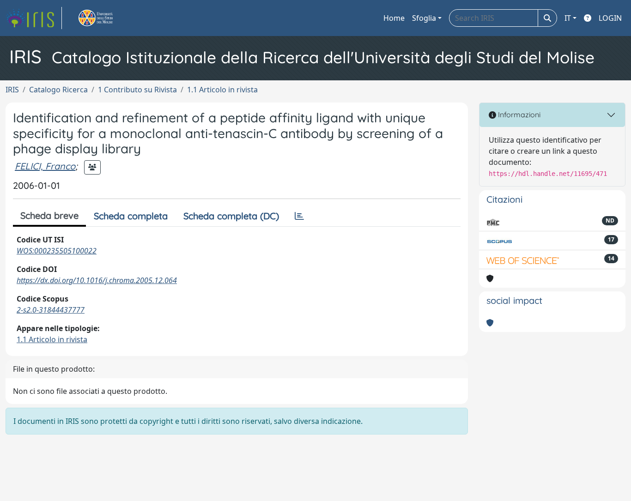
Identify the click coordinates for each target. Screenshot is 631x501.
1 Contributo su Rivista (137, 90)
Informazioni (518, 114)
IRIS (12, 90)
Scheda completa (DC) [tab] (231, 216)
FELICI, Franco (45, 166)
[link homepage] (34, 18)
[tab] (299, 216)
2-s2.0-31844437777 (51, 310)
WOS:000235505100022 (57, 251)
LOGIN (610, 18)
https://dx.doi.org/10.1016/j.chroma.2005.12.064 (97, 280)
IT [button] (567, 18)
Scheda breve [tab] (49, 215)
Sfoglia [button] (424, 18)
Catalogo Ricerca (58, 90)
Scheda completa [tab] (131, 216)
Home (394, 18)
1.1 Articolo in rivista (222, 90)
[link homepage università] (106, 18)
